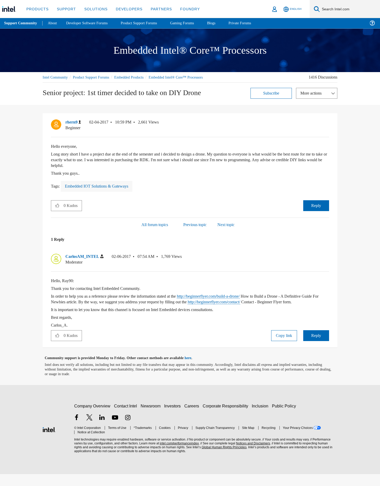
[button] (327, 129)
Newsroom (152, 418)
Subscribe (271, 99)
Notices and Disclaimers (251, 455)
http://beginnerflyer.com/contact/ (274, 308)
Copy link (284, 347)
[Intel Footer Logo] (49, 441)
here (192, 370)
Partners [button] (156, 9)
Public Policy (285, 418)
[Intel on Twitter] (89, 430)
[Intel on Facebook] (76, 430)
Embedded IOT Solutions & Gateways (100, 192)
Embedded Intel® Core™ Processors (71, 83)
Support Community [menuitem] (21, 23)
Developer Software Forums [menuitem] (90, 23)
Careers (193, 418)
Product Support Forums (95, 77)
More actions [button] (312, 99)
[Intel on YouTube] (115, 430)
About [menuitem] (54, 23)
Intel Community (56, 77)
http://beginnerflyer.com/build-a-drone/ (234, 302)
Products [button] (37, 9)
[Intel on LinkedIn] (102, 430)
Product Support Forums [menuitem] (146, 23)
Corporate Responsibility (226, 418)
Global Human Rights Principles (222, 459)
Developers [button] (125, 9)
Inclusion (261, 418)
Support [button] (65, 9)
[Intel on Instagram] (127, 430)
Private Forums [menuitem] (251, 23)
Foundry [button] (183, 9)
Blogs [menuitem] (221, 23)
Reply (316, 211)
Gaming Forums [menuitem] (191, 23)
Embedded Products (137, 77)
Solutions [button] (93, 9)
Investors (173, 418)
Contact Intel (126, 418)
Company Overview (92, 418)
